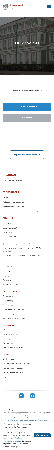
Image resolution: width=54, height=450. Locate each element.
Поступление (8, 351)
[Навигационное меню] (49, 6)
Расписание (7, 399)
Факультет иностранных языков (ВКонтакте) (20, 410)
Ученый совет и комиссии (13, 373)
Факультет (11, 358)
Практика (7, 390)
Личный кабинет (9, 403)
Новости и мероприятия (12, 347)
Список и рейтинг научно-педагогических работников (25, 377)
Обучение (10, 385)
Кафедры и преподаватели (13, 368)
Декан (5, 364)
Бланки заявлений (10, 394)
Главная (9, 341)
